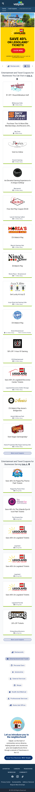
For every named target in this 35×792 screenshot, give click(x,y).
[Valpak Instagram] (17, 776)
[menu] (3, 3)
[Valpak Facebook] (12, 776)
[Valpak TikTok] (22, 776)
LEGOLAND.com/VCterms (18, 57)
